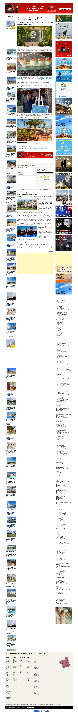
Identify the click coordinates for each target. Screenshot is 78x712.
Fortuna (21, 667)
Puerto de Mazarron (14, 676)
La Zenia (35, 693)
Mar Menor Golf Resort (9, 680)
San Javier (8, 690)
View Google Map (44, 189)
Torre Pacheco (8, 700)
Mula (21, 671)
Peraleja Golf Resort (29, 679)
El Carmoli (8, 661)
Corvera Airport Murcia (31, 704)
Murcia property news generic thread (49, 704)
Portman (7, 686)
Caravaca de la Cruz (22, 663)
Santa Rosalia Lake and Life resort (8, 695)
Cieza (21, 666)
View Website (26, 189)
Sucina (28, 681)
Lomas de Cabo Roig (36, 695)
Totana (14, 681)
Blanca (28, 663)
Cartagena (8, 660)
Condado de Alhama (15, 667)
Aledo (14, 660)
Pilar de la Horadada (7, 682)
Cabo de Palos (8, 659)
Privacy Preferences (30, 707)
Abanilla (28, 659)
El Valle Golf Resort (29, 667)
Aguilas (14, 659)
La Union (7, 673)
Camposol (15, 665)
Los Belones (8, 675)
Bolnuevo (14, 663)
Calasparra (22, 661)
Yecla (21, 672)
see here (41, 78)
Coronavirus (25, 704)
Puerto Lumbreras (15, 679)
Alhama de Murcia (15, 662)
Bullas (21, 660)
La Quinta (37, 22)
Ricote (28, 680)
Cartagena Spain (19, 704)
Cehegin (21, 665)
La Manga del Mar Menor (8, 668)
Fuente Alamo (15, 668)
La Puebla (7, 669)
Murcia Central (28, 656)
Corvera (28, 665)
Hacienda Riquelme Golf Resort (29, 670)
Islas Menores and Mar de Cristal (8, 664)
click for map (20, 145)
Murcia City (29, 677)
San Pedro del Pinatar (8, 692)
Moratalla (21, 670)
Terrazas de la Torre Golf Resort (8, 698)
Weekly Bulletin (58, 704)
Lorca (14, 673)
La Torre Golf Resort (8, 672)
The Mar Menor (8, 656)
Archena (28, 662)
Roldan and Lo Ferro (8, 688)
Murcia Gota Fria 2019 (39, 704)
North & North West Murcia (22, 657)
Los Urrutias (8, 678)
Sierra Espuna (15, 680)
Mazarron (14, 674)
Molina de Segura (28, 674)
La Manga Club (8, 666)
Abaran (28, 660)
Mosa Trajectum (30, 675)
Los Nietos (8, 677)
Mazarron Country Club (36, 681)
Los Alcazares (8, 674)
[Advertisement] (35, 263)
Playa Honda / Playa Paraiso (8, 685)
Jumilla (21, 668)
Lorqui (28, 672)
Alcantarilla (29, 661)
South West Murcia (15, 656)
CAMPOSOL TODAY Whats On (11, 704)
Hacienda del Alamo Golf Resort (15, 671)
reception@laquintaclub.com (40, 148)
